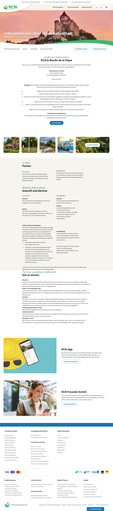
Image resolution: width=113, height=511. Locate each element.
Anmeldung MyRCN (69, 404)
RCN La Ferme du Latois (38, 449)
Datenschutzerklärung (74, 505)
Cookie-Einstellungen (102, 505)
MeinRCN (62, 240)
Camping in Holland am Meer (13, 493)
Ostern (59, 435)
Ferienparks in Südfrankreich (13, 495)
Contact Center (75, 303)
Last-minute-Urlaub (89, 494)
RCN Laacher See (36, 435)
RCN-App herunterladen (71, 362)
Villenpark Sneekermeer (12, 458)
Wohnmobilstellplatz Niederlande (67, 497)
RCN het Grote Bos (10, 448)
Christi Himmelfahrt (63, 438)
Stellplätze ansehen (81, 49)
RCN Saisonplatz (88, 484)
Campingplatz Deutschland (39, 437)
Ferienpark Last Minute (90, 489)
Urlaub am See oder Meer (64, 491)
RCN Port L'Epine (36, 446)
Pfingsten (60, 440)
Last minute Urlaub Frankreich (93, 497)
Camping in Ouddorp (11, 484)
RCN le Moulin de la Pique (12, 49)
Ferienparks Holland (11, 460)
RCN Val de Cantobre (37, 454)
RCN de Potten (9, 435)
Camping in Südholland (12, 491)
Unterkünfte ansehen (99, 49)
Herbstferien (61, 448)
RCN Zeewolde (9, 445)
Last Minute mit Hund (90, 487)
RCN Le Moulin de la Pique (38, 451)
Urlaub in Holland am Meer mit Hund (41, 484)
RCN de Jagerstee (10, 443)
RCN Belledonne (35, 459)
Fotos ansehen (93, 145)
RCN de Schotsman (10, 453)
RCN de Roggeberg (10, 438)
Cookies (84, 505)
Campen (24, 49)
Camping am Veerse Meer (12, 487)
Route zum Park (56, 79)
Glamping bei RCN (62, 495)
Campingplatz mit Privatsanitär (66, 484)
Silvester (59, 453)
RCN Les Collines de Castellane (40, 461)
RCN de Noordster (10, 440)
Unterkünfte (33, 49)
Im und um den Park (47, 50)
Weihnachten (61, 450)
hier (37, 316)
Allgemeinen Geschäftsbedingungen (50, 505)
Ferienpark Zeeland (10, 489)
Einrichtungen (75, 116)
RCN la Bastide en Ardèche (38, 456)
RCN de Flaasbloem (10, 455)
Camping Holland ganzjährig (65, 493)
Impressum (91, 505)
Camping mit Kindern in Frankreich (41, 498)
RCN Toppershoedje (10, 450)
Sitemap (64, 505)
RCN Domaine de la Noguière (39, 464)
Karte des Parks (56, 123)
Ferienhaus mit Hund (37, 487)
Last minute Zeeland (90, 492)
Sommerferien (61, 445)
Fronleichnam (61, 443)
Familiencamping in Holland (39, 496)
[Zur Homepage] (10, 7)
